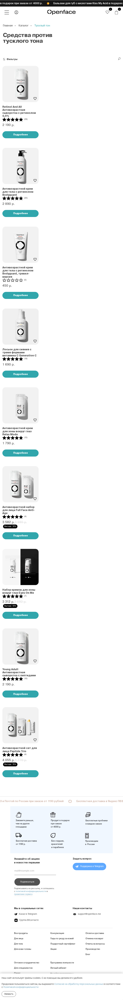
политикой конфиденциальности (31, 891)
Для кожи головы (22, 949)
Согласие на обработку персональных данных (78, 984)
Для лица (18, 938)
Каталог (24, 26)
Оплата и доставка (95, 933)
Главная (8, 26)
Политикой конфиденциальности (20, 987)
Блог (88, 954)
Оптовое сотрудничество (26, 962)
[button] (7, 12)
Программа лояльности (62, 962)
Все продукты (21, 933)
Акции (53, 949)
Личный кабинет (58, 968)
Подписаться (27, 882)
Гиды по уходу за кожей (62, 938)
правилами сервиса (23, 894)
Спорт (17, 973)
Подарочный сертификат (62, 943)
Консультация (57, 933)
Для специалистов (23, 968)
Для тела (18, 943)
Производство (93, 949)
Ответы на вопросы (95, 943)
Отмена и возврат (94, 938)
